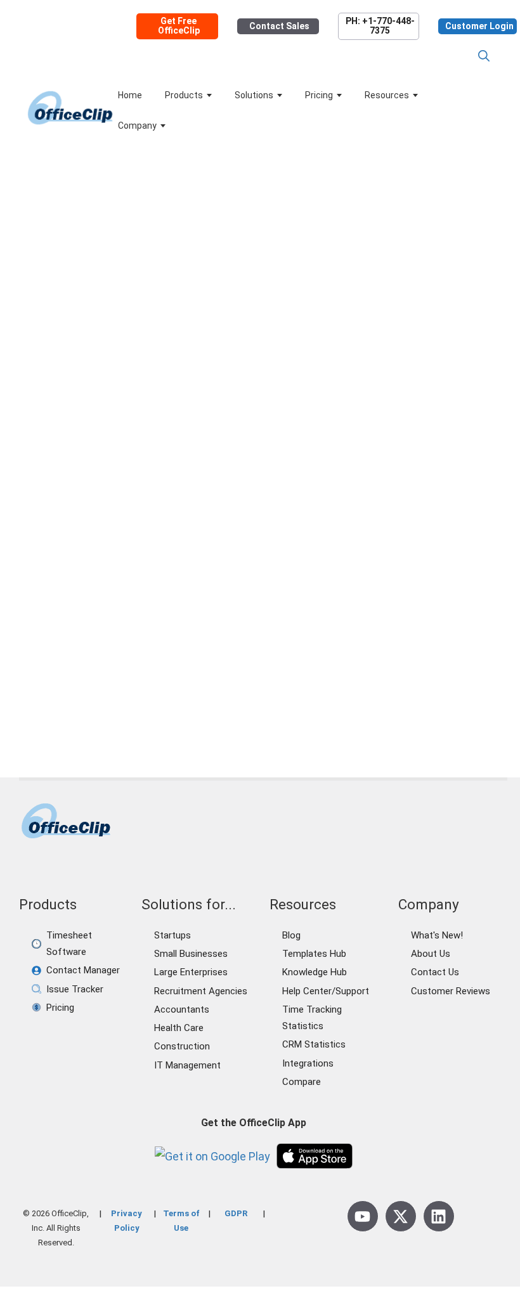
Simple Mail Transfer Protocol (83, 671)
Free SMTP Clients (186, 641)
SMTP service (75, 685)
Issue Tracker (74, 989)
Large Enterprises (191, 972)
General (51, 627)
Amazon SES (62, 641)
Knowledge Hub (314, 972)
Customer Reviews (450, 991)
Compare (301, 1081)
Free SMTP (117, 641)
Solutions (254, 95)
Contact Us (435, 972)
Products (184, 95)
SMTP (163, 671)
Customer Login (479, 26)
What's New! (437, 935)
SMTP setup (136, 685)
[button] (484, 56)
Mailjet (34, 656)
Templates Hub (314, 953)
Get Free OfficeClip (179, 26)
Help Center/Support (325, 991)
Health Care (179, 1028)
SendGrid (187, 656)
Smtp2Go (187, 685)
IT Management (187, 1065)
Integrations (308, 1063)
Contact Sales (279, 26)
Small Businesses (191, 953)
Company (137, 125)
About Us (430, 953)
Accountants (181, 1009)
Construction (182, 1046)
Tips (124, 627)
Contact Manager (83, 970)
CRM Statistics (314, 1044)
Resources (387, 95)
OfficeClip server (130, 656)
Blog (291, 935)
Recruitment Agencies (200, 991)
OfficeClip (72, 656)
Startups (172, 935)
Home (130, 95)
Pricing (319, 95)
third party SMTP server (70, 700)
